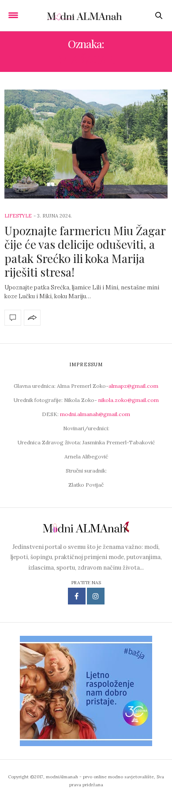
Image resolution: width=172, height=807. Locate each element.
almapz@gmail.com (133, 386)
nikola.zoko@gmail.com (128, 400)
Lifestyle (18, 216)
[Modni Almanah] (86, 15)
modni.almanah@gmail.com (95, 414)
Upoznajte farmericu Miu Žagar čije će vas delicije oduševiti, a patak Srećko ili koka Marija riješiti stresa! (84, 251)
